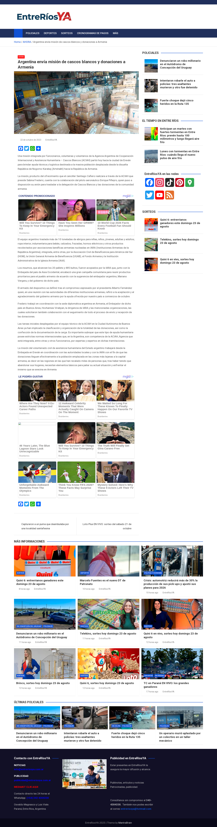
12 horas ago (152, 642)
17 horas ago (152, 691)
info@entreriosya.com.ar (29, 769)
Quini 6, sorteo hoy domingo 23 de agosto (107, 683)
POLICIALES (32, 33)
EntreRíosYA (51, 140)
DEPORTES (50, 33)
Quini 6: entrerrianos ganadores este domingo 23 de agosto (180, 223)
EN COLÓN (116, 726)
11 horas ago (25, 642)
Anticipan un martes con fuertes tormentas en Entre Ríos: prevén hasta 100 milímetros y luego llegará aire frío (179, 135)
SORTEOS (67, 33)
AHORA (21, 57)
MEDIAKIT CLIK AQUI (26, 786)
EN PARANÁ (159, 676)
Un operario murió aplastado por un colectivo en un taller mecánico (180, 737)
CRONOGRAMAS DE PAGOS (92, 33)
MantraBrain (125, 822)
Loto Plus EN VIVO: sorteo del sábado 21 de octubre (107, 526)
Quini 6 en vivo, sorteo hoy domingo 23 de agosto (177, 261)
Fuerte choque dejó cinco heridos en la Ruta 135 (176, 102)
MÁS (115, 33)
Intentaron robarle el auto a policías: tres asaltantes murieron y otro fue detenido (178, 84)
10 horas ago (89, 589)
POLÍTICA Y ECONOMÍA (153, 573)
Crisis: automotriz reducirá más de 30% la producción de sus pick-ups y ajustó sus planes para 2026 (171, 584)
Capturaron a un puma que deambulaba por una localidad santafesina (45, 526)
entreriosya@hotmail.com (136, 808)
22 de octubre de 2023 (30, 140)
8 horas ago (24, 589)
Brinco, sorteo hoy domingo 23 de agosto (43, 683)
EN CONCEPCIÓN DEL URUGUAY (29, 626)
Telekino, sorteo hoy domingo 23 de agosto (179, 241)
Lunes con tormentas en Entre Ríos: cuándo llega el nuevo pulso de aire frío (179, 155)
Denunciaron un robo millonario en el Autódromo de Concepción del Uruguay (180, 64)
